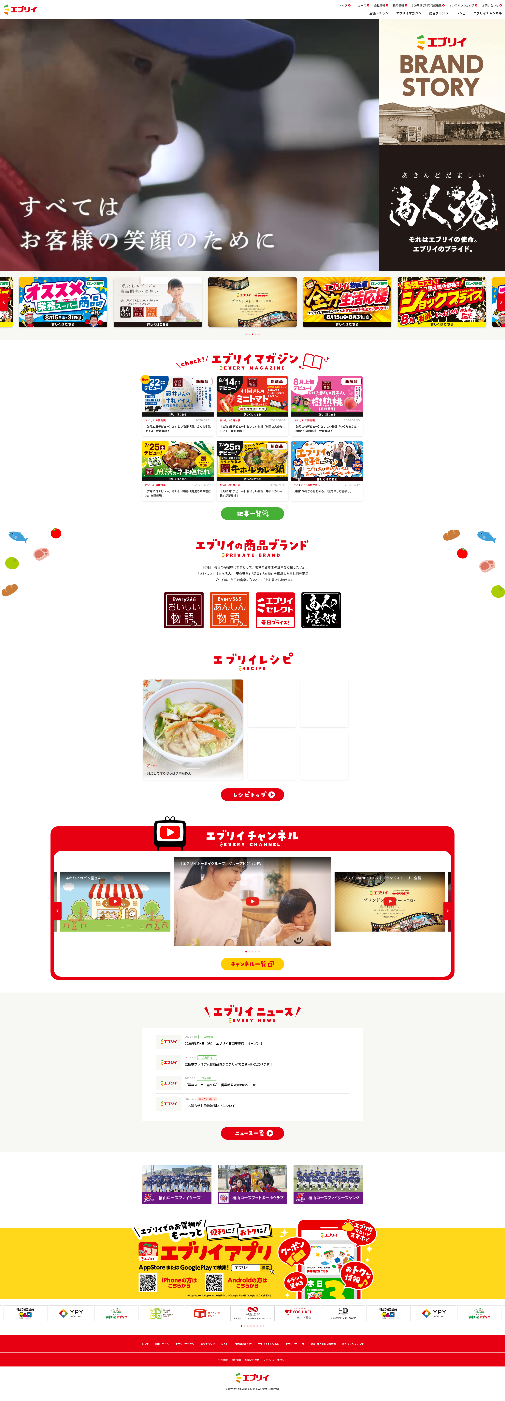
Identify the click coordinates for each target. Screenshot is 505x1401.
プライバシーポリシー (275, 1359)
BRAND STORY (243, 1344)
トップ (343, 5)
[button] (246, 334)
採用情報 (398, 5)
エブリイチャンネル (487, 13)
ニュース (360, 5)
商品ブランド (438, 13)
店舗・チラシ (378, 13)
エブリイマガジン (408, 13)
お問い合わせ (490, 5)
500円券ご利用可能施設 (426, 5)
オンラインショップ (461, 5)
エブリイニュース (294, 1344)
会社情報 (379, 5)
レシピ (461, 13)
